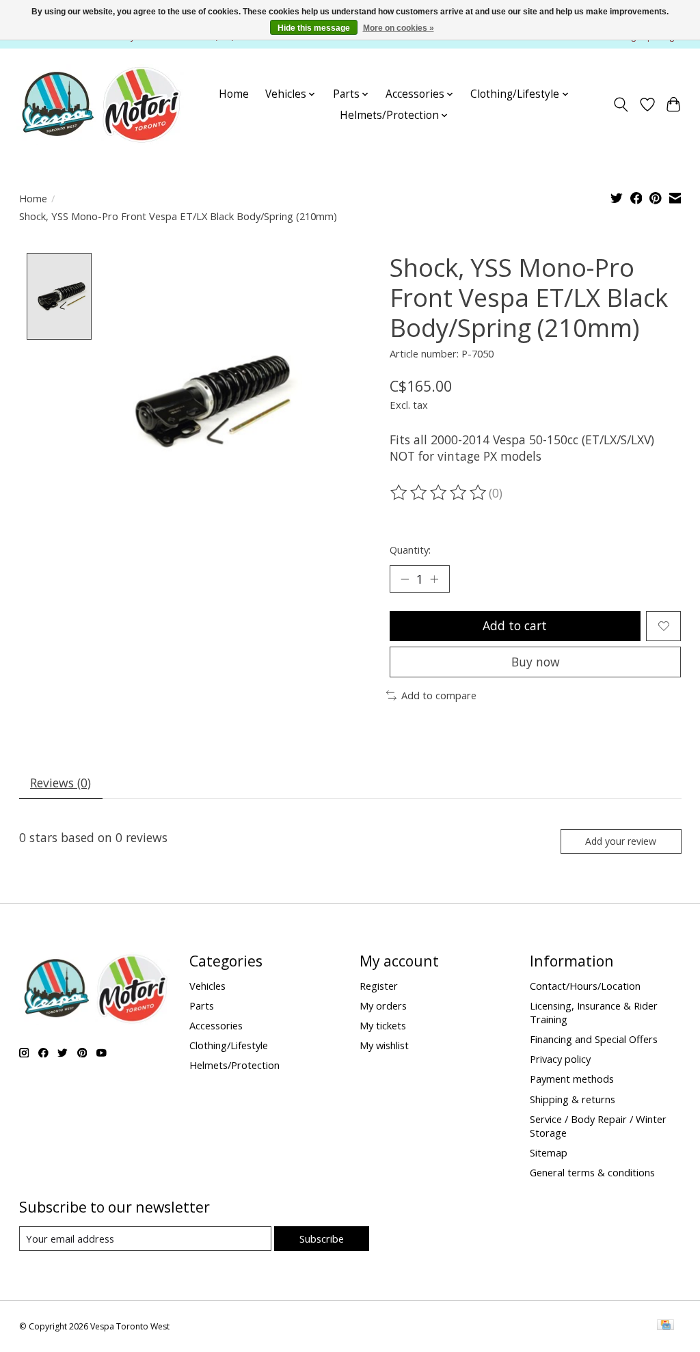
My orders (383, 1005)
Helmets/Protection (234, 1065)
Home (234, 94)
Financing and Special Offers (594, 1039)
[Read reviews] (439, 493)
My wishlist (384, 1045)
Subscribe (321, 1238)
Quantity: (410, 549)
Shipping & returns (572, 1099)
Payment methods (572, 1078)
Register (379, 985)
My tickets (383, 1025)
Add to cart (515, 625)
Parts (201, 1005)
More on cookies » (398, 28)
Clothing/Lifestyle (228, 1045)
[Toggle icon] (620, 104)
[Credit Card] (665, 1326)
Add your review (620, 841)
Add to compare (438, 695)
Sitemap (548, 1152)
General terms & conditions (592, 1172)
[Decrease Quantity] (404, 579)
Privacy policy (560, 1059)
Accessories (216, 1025)
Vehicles (207, 985)
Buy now (535, 661)
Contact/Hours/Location (585, 985)
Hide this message (314, 28)
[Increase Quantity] (434, 579)
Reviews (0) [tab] (60, 782)
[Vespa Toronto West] (100, 104)
